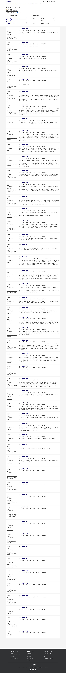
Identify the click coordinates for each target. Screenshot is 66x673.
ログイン (48, 1)
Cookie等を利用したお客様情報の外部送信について (38, 667)
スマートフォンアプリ (14, 658)
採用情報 (45, 656)
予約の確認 (58, 1)
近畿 (13, 3)
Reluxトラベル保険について (15, 654)
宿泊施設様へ (13, 656)
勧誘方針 (19, 667)
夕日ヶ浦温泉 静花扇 (31, 3)
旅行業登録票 (46, 667)
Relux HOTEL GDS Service (48, 658)
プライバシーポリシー (28, 667)
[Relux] (9, 1)
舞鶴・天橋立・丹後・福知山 (23, 3)
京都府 (16, 3)
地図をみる (18, 12)
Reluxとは (53, 1)
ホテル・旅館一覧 (30, 658)
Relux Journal (29, 653)
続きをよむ (25, 100)
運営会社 (45, 654)
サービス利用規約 (23, 667)
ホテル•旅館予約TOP (9, 3)
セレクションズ (29, 656)
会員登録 (44, 1)
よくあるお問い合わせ (47, 653)
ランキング (29, 654)
